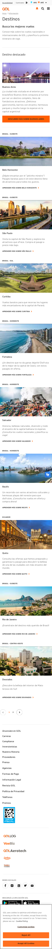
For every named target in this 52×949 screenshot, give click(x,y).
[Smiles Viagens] (6, 866)
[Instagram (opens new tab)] (12, 888)
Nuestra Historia (10, 752)
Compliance (8, 741)
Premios (6, 803)
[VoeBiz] (9, 843)
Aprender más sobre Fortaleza (16, 375)
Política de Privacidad (13, 791)
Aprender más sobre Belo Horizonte (19, 188)
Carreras (6, 736)
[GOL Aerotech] (14, 850)
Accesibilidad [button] (7, 3)
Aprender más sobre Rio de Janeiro (18, 634)
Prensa (5, 762)
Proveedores (8, 757)
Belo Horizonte (10, 170)
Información (13, 13)
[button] (37, 8)
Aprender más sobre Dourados (16, 697)
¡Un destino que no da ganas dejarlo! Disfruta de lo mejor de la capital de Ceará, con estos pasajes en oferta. (25, 366)
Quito (5, 553)
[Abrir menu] (48, 8)
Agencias (7, 768)
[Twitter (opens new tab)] (25, 888)
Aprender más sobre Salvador (16, 441)
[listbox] (39, 2)
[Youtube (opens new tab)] (32, 888)
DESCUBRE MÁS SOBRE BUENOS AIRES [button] (26, 119)
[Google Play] (12, 903)
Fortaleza (7, 357)
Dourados (7, 679)
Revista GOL (8, 785)
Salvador (6, 420)
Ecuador (6, 517)
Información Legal (11, 780)
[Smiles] (7, 858)
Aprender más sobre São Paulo (16, 251)
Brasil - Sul (7, 261)
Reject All (26, 935)
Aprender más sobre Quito (14, 574)
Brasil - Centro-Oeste (12, 643)
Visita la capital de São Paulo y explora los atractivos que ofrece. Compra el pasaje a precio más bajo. (23, 242)
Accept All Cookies (26, 943)
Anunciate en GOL (11, 731)
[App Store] (31, 903)
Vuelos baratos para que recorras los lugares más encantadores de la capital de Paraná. (25, 304)
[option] (39, 2)
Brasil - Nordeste (10, 321)
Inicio (4, 13)
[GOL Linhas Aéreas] (6, 9)
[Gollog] (9, 836)
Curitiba (6, 296)
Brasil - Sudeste (9, 134)
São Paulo (7, 233)
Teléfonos (7, 797)
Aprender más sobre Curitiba (16, 311)
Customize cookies (26, 927)
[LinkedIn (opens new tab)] (19, 888)
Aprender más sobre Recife (15, 507)
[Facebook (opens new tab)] (5, 888)
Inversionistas (9, 746)
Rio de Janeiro (9, 619)
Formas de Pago (10, 774)
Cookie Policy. (22, 921)
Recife (5, 487)
